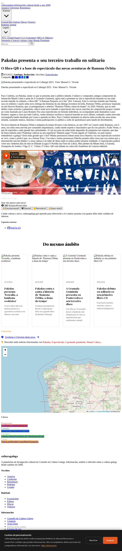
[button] (5, 350)
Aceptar (110, 540)
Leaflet (91, 411)
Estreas (16, 22)
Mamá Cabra (23, 431)
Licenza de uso (14, 529)
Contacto (11, 521)
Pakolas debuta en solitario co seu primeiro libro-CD (106, 293)
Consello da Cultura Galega (20, 518)
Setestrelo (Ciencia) (10, 40)
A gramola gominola (10, 425)
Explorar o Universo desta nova (20, 337)
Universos (14, 8)
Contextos (12, 479)
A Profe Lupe (12, 198)
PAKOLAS (15, 228)
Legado (6, 28)
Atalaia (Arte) (26, 40)
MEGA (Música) (45, 38)
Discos (24, 22)
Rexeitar (93, 540)
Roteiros (5, 24)
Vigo (3, 441)
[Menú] (2, 3)
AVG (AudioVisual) (10, 38)
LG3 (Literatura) (28, 38)
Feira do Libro (26, 436)
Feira (17, 436)
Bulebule (6, 11)
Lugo (8, 441)
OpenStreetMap (103, 411)
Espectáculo (38, 436)
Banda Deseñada (41, 40)
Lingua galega (8, 436)
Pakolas (4, 198)
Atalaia (13, 24)
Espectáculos (52, 74)
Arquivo (5, 8)
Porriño (14, 441)
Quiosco (31, 22)
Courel (21, 441)
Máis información (49, 545)
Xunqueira (33, 441)
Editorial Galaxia (9, 431)
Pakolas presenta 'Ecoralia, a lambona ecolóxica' (11, 295)
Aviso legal (12, 524)
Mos (26, 441)
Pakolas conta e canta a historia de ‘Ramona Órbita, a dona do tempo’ (44, 295)
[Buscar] (31, 44)
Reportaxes (25, 8)
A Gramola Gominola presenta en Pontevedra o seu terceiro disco (74, 296)
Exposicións (7, 22)
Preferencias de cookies (16, 526)
